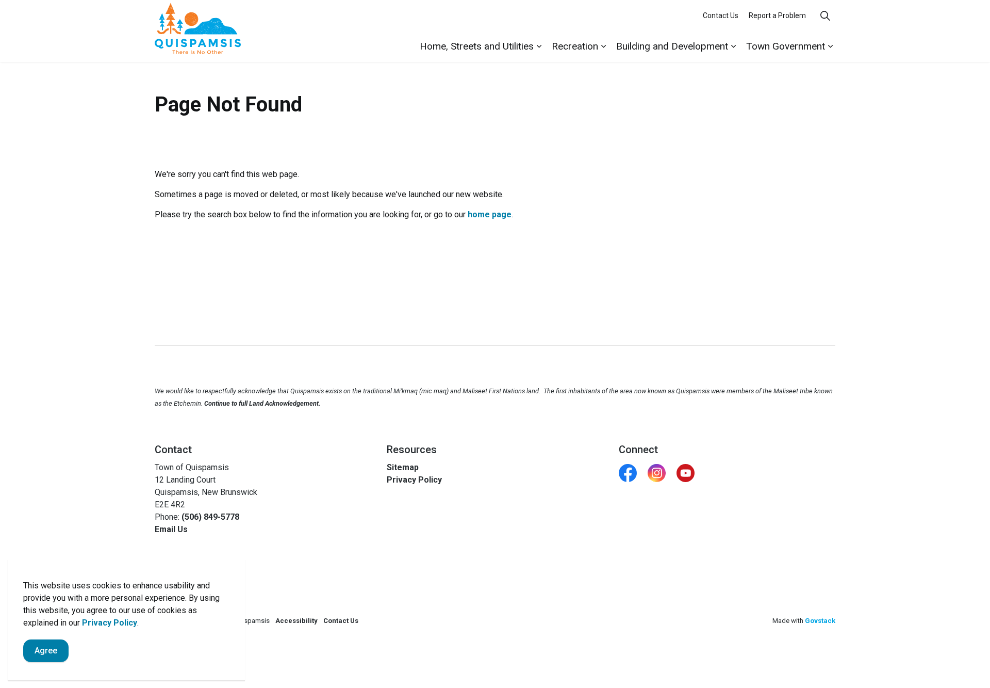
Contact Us (720, 15)
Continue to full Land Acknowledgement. (262, 403)
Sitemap (403, 467)
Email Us (171, 529)
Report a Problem (777, 15)
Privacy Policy (109, 623)
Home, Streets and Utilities (477, 46)
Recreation (575, 46)
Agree (46, 650)
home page (490, 214)
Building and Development (672, 46)
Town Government (785, 46)
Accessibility (296, 621)
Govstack (820, 621)
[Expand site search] (825, 15)
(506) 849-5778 (210, 517)
